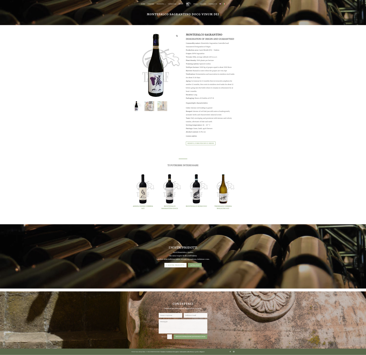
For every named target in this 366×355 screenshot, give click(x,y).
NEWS (181, 4)
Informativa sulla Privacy (187, 351)
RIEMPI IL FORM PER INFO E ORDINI (200, 143)
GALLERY (203, 4)
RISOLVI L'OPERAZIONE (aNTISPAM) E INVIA (190, 336)
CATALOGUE (172, 4)
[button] (177, 36)
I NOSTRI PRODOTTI (175, 265)
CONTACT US (213, 4)
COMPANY (151, 4)
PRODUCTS (160, 4)
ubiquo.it (201, 351)
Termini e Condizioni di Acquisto (169, 351)
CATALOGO (195, 265)
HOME (143, 4)
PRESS (195, 4)
